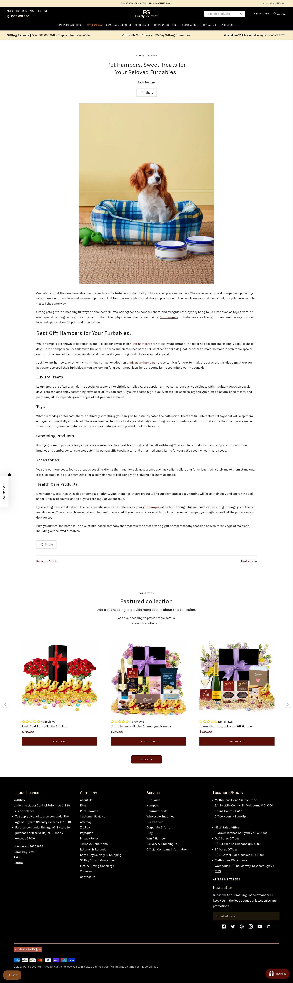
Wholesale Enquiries (160, 816)
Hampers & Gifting (69, 25)
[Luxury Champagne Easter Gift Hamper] (237, 678)
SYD (17, 10)
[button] (31, 722)
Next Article (249, 561)
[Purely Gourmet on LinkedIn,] (269, 928)
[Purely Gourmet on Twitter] (233, 928)
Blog (149, 833)
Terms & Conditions (94, 844)
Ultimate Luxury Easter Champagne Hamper (141, 726)
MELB (10, 10)
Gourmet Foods (156, 811)
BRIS (24, 10)
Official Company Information (167, 849)
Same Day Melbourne (118, 25)
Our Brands (189, 25)
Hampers (152, 805)
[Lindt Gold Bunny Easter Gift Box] (59, 678)
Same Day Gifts (24, 852)
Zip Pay (85, 827)
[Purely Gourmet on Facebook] (224, 928)
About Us (227, 25)
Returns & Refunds (93, 849)
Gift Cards (153, 800)
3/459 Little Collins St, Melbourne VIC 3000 (244, 805)
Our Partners (154, 822)
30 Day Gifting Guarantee (97, 860)
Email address (225, 912)
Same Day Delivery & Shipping (101, 855)
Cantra (18, 863)
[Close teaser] (9, 475)
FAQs (83, 805)
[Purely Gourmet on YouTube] (260, 928)
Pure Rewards (89, 811)
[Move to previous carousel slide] (5, 704)
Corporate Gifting (164, 25)
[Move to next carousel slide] (288, 704)
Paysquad (86, 833)
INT (45, 10)
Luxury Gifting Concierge (97, 866)
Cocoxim (86, 871)
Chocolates (142, 25)
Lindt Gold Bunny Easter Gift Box (44, 726)
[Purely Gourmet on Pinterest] (242, 928)
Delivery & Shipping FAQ (162, 844)
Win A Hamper (156, 838)
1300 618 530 (20, 16)
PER (39, 10)
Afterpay (85, 822)
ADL (32, 10)
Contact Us (209, 25)
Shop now (146, 759)
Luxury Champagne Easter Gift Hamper (226, 726)
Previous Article (46, 561)
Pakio (17, 857)
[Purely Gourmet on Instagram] (251, 928)
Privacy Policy (89, 838)
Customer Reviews (92, 816)
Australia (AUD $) (273, 3)
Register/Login (261, 13)
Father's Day (94, 25)
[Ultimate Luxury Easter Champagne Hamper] (148, 678)
